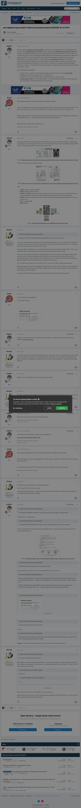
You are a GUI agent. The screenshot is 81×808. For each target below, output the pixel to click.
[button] (17, 408)
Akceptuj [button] (62, 408)
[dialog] (40, 404)
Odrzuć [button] (49, 408)
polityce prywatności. (56, 404)
